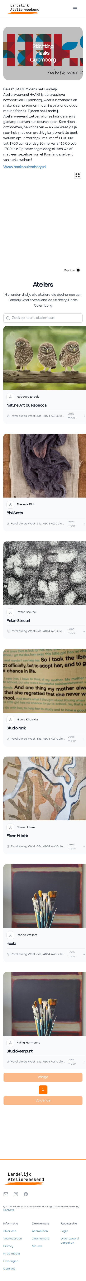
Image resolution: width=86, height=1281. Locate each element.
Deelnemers (40, 1238)
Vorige (43, 1077)
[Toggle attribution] (78, 270)
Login (64, 1231)
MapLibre (69, 270)
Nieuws (37, 1246)
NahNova (8, 1210)
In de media (11, 1253)
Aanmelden (40, 1231)
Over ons (9, 1231)
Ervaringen (10, 1261)
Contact (9, 1268)
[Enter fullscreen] (78, 175)
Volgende (43, 1100)
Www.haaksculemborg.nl (24, 167)
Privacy (8, 1246)
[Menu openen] (75, 8)
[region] (43, 222)
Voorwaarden (12, 1238)
